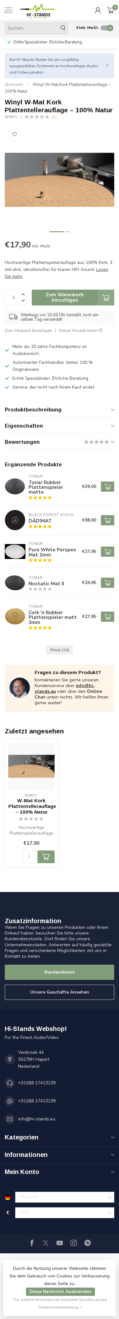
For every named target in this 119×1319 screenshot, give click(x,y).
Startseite (14, 85)
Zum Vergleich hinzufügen (28, 330)
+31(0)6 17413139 (37, 1083)
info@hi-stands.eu (36, 1119)
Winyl (11, 117)
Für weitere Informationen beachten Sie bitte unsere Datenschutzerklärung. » (60, 1303)
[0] (110, 10)
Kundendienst (59, 972)
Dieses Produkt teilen (78, 330)
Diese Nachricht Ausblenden (60, 1292)
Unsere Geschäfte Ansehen (59, 992)
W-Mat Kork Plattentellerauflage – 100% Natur (31, 806)
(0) (53, 117)
